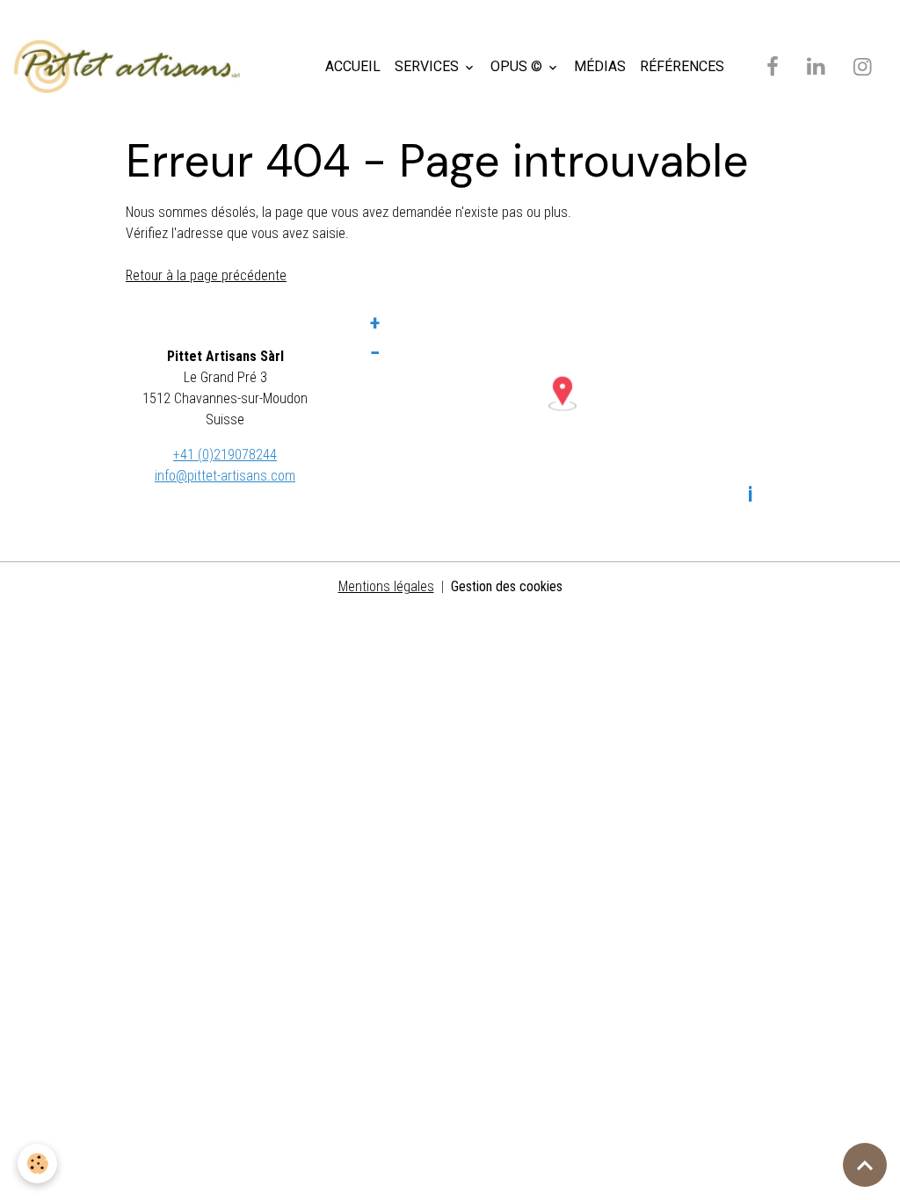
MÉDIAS (600, 66)
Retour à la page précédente (206, 275)
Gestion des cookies (506, 586)
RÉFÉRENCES (682, 66)
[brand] (130, 66)
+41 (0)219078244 (225, 454)
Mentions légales (386, 586)
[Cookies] (37, 1163)
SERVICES (428, 66)
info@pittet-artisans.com (225, 475)
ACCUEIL (353, 66)
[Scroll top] (865, 1165)
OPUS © (518, 66)
